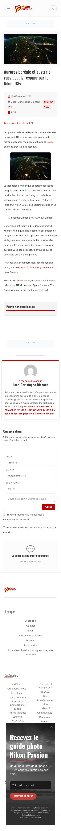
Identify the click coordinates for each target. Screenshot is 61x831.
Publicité (30, 640)
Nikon (17, 708)
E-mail (10, 470)
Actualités (16, 693)
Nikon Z (45, 708)
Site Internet (13, 483)
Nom (9, 457)
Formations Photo (16, 688)
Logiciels (17, 716)
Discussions (45, 717)
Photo (46, 696)
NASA (49, 141)
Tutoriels (44, 691)
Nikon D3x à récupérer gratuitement (35, 267)
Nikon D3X (48, 102)
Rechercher (53, 8)
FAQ (30, 630)
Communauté (44, 712)
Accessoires (17, 720)
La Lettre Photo (17, 697)
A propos (30, 620)
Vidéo (46, 107)
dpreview (18, 280)
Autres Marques (17, 712)
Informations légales (30, 635)
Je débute (16, 684)
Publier (48, 506)
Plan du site (30, 645)
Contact (30, 625)
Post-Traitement (46, 700)
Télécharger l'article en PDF (19, 123)
